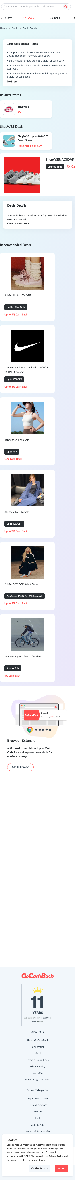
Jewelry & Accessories (37, 1131)
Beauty (38, 1111)
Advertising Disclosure (37, 1079)
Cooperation (38, 1047)
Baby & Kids (37, 1125)
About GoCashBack (37, 1040)
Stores (8, 18)
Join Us (37, 1053)
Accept (61, 1168)
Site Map (38, 1073)
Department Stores (37, 1098)
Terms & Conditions (38, 1060)
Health (37, 1118)
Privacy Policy (37, 1066)
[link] (3, 28)
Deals (31, 18)
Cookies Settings (39, 1168)
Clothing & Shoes (37, 1105)
